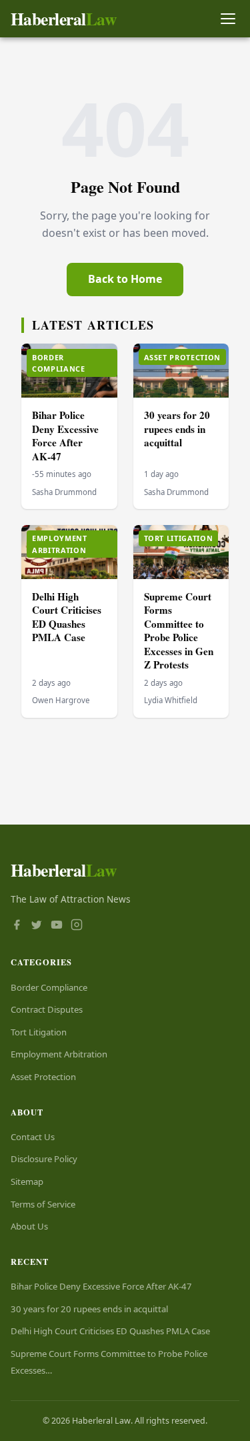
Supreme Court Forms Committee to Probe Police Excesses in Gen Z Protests (178, 630)
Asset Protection (43, 1077)
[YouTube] (57, 926)
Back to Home (125, 279)
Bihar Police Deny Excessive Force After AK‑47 (65, 436)
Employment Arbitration (59, 1054)
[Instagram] (77, 926)
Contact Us (33, 1137)
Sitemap (27, 1181)
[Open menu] (227, 19)
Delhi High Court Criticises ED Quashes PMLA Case (66, 617)
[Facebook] (17, 926)
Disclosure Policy (44, 1159)
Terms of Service (43, 1204)
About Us (29, 1226)
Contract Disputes (47, 1009)
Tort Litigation (39, 1032)
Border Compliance (49, 987)
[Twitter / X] (37, 926)
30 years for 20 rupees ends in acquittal (177, 429)
